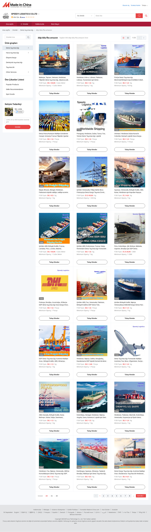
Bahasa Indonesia (75, 514)
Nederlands (112, 512)
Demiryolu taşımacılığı (14, 62)
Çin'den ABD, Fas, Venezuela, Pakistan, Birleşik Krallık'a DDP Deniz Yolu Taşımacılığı (91, 304)
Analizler (115, 510)
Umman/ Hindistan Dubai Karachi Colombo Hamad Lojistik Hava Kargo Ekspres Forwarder (127, 136)
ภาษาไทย (126, 512)
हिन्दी (119, 512)
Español (55, 512)
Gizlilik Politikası (72, 510)
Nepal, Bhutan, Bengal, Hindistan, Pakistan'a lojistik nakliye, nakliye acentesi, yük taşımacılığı (54, 192)
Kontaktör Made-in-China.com (89, 510)
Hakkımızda (39, 24)
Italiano (79, 512)
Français (47, 512)
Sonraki (140, 496)
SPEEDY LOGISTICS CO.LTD (24, 14)
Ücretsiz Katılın (135, 5)
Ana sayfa (9, 24)
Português (71, 512)
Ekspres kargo (11, 57)
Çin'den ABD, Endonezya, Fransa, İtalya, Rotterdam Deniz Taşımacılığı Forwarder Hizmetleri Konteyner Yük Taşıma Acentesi (92, 248)
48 (57, 496)
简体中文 (24, 512)
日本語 (40, 512)
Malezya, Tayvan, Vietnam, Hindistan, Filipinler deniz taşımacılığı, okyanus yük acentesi (53, 79)
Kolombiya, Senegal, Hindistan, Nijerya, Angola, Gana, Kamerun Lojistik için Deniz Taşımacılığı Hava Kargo (92, 417)
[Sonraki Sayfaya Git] (144, 38)
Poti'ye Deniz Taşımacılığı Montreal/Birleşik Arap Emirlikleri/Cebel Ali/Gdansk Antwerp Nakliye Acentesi (128, 79)
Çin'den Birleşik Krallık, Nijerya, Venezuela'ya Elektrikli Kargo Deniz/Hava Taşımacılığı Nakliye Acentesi (129, 304)
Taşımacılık (10, 67)
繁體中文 (32, 512)
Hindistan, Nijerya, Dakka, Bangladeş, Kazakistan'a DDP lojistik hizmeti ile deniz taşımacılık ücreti (91, 361)
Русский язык (88, 512)
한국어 (97, 512)
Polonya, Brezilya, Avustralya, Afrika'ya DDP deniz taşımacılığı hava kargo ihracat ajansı (54, 304)
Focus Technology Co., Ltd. (74, 519)
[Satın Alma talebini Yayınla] (146, 15)
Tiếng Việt (141, 512)
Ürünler (25, 24)
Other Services (11, 72)
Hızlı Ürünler (106, 510)
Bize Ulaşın (55, 24)
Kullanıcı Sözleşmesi (58, 510)
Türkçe (134, 512)
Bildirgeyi (46, 510)
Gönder (17, 127)
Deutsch (62, 512)
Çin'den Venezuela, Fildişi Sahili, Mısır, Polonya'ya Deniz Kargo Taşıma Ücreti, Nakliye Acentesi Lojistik (91, 192)
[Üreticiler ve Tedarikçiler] (17, 4)
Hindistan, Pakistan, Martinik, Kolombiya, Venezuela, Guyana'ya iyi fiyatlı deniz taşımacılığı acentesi (129, 417)
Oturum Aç (126, 5)
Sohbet (20, 112)
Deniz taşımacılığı (12, 48)
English (16, 512)
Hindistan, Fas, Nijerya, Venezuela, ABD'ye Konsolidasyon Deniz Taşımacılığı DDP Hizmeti (54, 473)
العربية (104, 512)
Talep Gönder (54, 93)
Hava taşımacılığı (12, 53)
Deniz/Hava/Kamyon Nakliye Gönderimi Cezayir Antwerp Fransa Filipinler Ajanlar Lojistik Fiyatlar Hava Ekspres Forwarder (53, 136)
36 (52, 496)
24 (47, 496)
